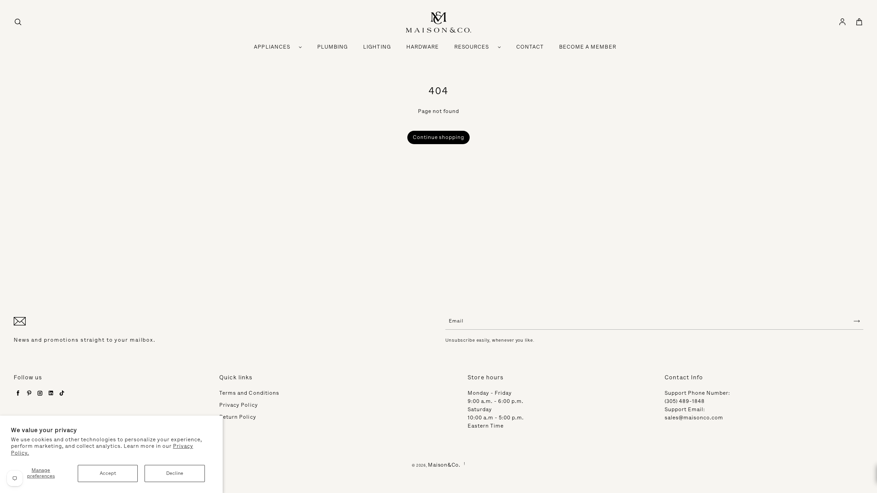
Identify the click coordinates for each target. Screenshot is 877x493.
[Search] (18, 22)
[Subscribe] (857, 321)
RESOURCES (471, 47)
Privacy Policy (238, 405)
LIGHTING (377, 47)
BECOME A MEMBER (587, 47)
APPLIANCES (272, 47)
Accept (108, 473)
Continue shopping (439, 137)
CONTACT (530, 47)
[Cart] (859, 22)
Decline (174, 473)
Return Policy (237, 417)
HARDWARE (422, 47)
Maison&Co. (444, 465)
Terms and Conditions (249, 393)
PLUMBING (332, 47)
